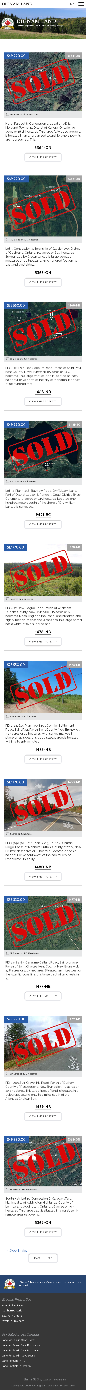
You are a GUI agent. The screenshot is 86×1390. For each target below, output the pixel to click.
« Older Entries (16, 1250)
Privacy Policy (67, 1385)
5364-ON (73, 56)
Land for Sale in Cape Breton (19, 1340)
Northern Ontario (12, 1310)
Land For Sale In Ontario (16, 1365)
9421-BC (74, 425)
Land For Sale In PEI (14, 1360)
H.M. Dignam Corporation (44, 1385)
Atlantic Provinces (12, 1305)
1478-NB (74, 547)
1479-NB (74, 1019)
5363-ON (74, 179)
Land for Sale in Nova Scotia (18, 1355)
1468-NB (74, 305)
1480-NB (74, 782)
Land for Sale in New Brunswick (21, 1345)
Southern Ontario (12, 1315)
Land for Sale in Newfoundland (20, 1350)
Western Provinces (13, 1320)
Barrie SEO (31, 1379)
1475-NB (74, 665)
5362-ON (74, 1139)
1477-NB (74, 899)
